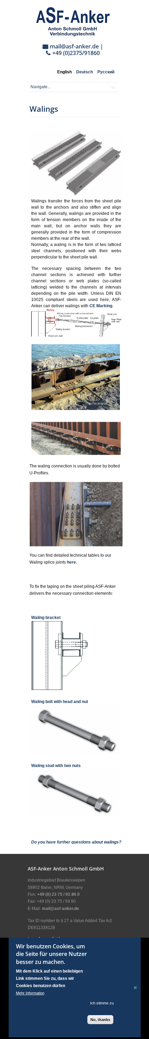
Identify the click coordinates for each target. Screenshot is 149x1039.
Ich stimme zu (102, 1003)
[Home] (73, 21)
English (64, 72)
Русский (105, 72)
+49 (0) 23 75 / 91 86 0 (58, 894)
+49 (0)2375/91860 (76, 53)
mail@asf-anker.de (74, 46)
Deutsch (84, 72)
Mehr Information (30, 993)
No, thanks (100, 1020)
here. (72, 562)
